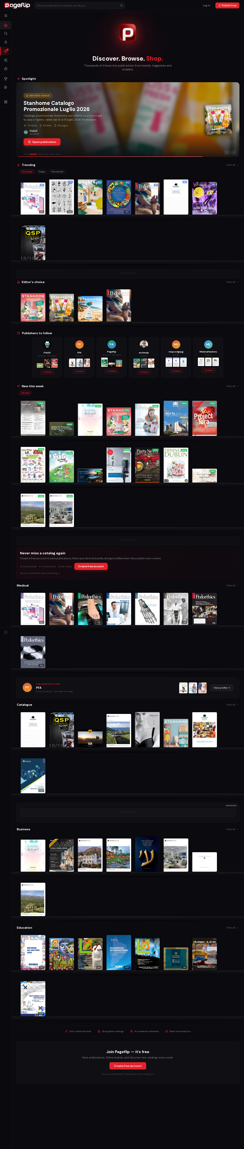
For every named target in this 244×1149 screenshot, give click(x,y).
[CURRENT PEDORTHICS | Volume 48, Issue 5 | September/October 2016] (193, 687)
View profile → (222, 687)
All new (25, 393)
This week (27, 171)
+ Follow (47, 372)
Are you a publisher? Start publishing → (40, 573)
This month (57, 171)
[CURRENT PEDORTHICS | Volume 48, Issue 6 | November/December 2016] (183, 687)
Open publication (44, 142)
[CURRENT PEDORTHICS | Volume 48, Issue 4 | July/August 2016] (202, 687)
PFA (39, 688)
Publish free (229, 5)
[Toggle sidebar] (5, 15)
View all (230, 165)
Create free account (91, 566)
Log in (206, 5)
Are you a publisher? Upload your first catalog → (128, 1074)
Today (41, 171)
